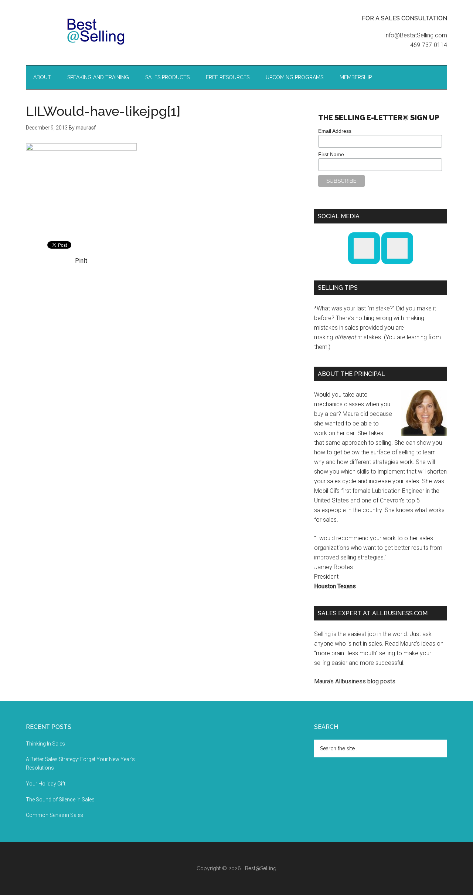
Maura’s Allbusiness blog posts (354, 681)
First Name (331, 154)
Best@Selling (96, 31)
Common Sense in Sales (54, 815)
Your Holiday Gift (45, 784)
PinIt (81, 260)
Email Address (334, 131)
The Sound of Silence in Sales (60, 800)
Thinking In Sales (45, 744)
